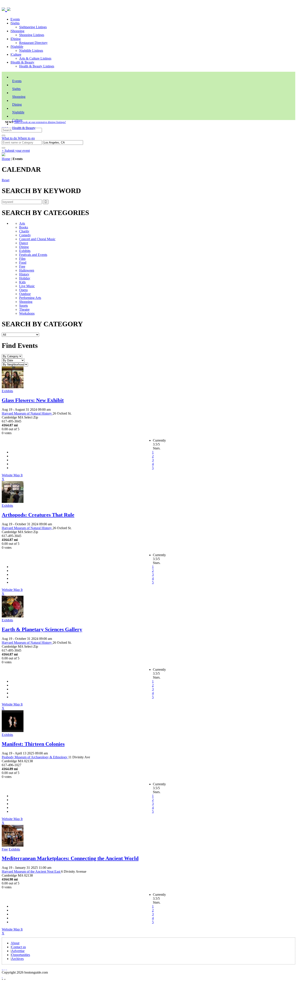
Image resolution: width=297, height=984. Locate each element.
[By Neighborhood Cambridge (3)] (15, 364)
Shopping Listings (31, 35)
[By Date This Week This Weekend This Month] (13, 360)
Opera (23, 290)
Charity (24, 231)
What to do (10, 138)
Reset (5, 180)
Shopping (17, 31)
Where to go (26, 138)
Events (15, 19)
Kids (22, 282)
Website (7, 475)
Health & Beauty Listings (36, 66)
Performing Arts (30, 298)
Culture (16, 54)
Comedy (25, 235)
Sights (15, 23)
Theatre (24, 309)
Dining (16, 39)
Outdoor (25, 294)
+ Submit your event (16, 150)
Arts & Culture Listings (35, 58)
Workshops (27, 313)
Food (22, 262)
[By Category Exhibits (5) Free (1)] (12, 356)
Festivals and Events (33, 255)
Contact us (18, 947)
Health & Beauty (22, 62)
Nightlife (17, 46)
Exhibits (24, 251)
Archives (17, 959)
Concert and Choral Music (37, 239)
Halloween (26, 270)
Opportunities (20, 955)
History (24, 274)
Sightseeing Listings (33, 27)
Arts (22, 223)
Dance (23, 243)
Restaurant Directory (33, 43)
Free (22, 266)
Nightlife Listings (31, 50)
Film (22, 258)
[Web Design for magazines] (2, 976)
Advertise (18, 951)
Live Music (27, 286)
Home (6, 159)
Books (23, 227)
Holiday (24, 278)
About (15, 943)
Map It (12, 477)
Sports (23, 305)
